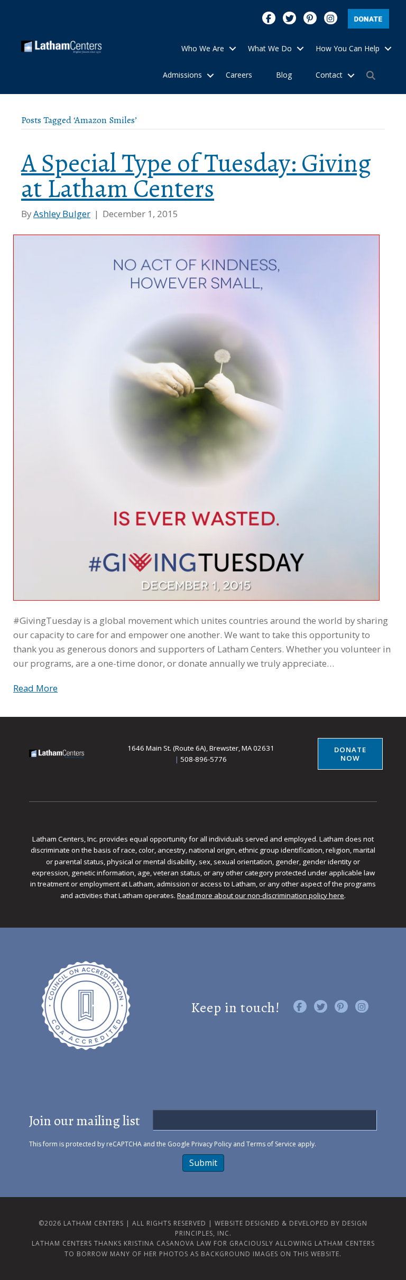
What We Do (270, 48)
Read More (35, 688)
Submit (203, 1163)
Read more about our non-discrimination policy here (260, 895)
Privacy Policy (211, 1143)
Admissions (182, 75)
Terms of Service (271, 1143)
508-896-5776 (203, 759)
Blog (284, 75)
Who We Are (202, 48)
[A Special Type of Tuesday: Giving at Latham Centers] (196, 416)
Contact (329, 75)
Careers (239, 75)
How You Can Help (348, 48)
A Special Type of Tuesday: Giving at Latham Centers (196, 176)
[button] (232, 48)
